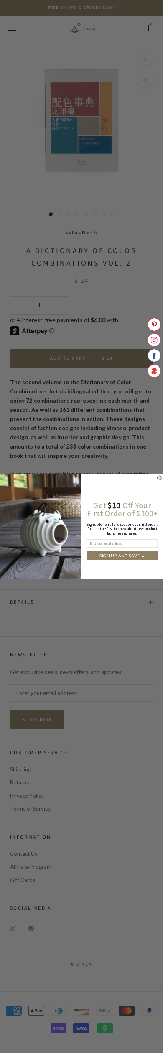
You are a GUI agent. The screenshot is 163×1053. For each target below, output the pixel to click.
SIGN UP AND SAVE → (122, 555)
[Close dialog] (159, 478)
